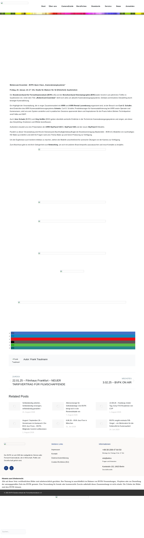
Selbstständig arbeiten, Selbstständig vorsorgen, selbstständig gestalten (32, 406)
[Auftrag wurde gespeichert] (14, 406)
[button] (138, 6)
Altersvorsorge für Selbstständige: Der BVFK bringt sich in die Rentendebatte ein (76, 407)
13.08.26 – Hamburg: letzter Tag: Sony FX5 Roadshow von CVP (121, 406)
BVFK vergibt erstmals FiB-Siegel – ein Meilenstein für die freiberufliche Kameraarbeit (121, 423)
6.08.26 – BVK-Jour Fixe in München (76, 422)
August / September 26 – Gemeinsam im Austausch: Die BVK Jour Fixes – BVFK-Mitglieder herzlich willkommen (34, 425)
